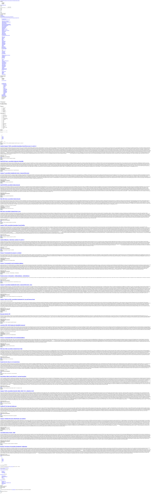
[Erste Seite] (2, 457)
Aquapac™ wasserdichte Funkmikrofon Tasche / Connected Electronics (14, 173)
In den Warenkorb (3, 169)
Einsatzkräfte (5, 91)
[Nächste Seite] (2, 139)
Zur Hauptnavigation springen (16, 0)
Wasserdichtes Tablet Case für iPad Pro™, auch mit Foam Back (13, 376)
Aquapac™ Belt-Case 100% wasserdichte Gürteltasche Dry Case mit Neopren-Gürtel (17, 299)
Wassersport (4, 85)
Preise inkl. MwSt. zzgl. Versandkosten (5, 168)
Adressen (9, 16)
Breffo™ (4, 109)
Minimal (3, 130)
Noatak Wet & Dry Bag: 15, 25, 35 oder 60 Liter (10, 361)
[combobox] (4, 7)
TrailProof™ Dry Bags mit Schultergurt (8, 406)
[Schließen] (0, 493)
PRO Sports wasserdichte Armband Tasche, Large (10, 211)
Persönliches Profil (5, 16)
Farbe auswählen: (3, 113)
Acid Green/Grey (5, 115)
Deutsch (3, 78)
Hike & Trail (5, 84)
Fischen (4, 88)
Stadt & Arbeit (5, 89)
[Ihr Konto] (1, 12)
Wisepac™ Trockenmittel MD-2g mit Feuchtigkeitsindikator (12, 337)
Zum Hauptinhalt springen (3, 0)
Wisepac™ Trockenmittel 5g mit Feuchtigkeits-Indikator (11, 263)
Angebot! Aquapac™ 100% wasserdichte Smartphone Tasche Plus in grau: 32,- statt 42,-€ (18, 146)
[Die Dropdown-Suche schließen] (10, 7)
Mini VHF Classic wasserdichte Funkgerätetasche (10, 198)
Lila (3, 122)
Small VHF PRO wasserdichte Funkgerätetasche (10, 184)
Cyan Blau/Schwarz (5, 118)
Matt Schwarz (4, 123)
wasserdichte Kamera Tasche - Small (7, 432)
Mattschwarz (4, 124)
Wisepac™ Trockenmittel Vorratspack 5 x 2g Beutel (10, 252)
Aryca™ (4, 108)
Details (1, 157)
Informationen (2, 474)
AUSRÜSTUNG (4, 83)
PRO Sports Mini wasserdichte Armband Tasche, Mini (11, 348)
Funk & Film (5, 92)
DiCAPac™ (4, 110)
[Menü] (1, 6)
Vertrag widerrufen (2, 468)
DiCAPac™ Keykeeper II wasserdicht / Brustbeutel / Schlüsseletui (13, 446)
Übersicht (1, 16)
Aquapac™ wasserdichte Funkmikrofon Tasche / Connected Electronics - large (16, 284)
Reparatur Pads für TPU (5, 313)
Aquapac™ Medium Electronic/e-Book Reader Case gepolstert (13, 418)
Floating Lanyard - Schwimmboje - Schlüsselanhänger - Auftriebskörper (15, 275)
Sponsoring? (3, 472)
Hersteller (2, 106)
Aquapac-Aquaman (2, 469)
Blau (3, 117)
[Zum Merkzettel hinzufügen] (1, 144)
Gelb (3, 120)
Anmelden (1, 15)
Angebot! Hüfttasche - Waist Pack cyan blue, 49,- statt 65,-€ (12, 239)
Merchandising (4, 483)
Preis (1, 129)
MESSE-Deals (4, 95)
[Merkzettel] (0, 11)
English (3, 3)
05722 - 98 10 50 (11, 466)
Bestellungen (11, 16)
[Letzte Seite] (2, 140)
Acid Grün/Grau (5, 116)
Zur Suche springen (9, 0)
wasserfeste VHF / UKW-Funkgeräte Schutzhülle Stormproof (12, 325)
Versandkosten (13, 489)
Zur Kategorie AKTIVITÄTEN (6, 35)
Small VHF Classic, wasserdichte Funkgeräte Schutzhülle (11, 161)
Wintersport (4, 90)
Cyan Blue (4, 119)
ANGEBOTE (3, 94)
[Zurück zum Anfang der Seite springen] (1, 492)
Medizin (4, 93)
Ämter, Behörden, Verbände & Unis (6, 482)
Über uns (3, 471)
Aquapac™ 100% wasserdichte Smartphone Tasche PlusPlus (12, 225)
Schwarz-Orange (5, 127)
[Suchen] (8, 7)
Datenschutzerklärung (4, 476)
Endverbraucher (4, 481)
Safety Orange (4, 125)
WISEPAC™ (4, 111)
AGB (2, 477)
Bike (4, 87)
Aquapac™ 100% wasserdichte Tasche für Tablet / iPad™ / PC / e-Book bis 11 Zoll (17, 390)
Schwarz (4, 126)
